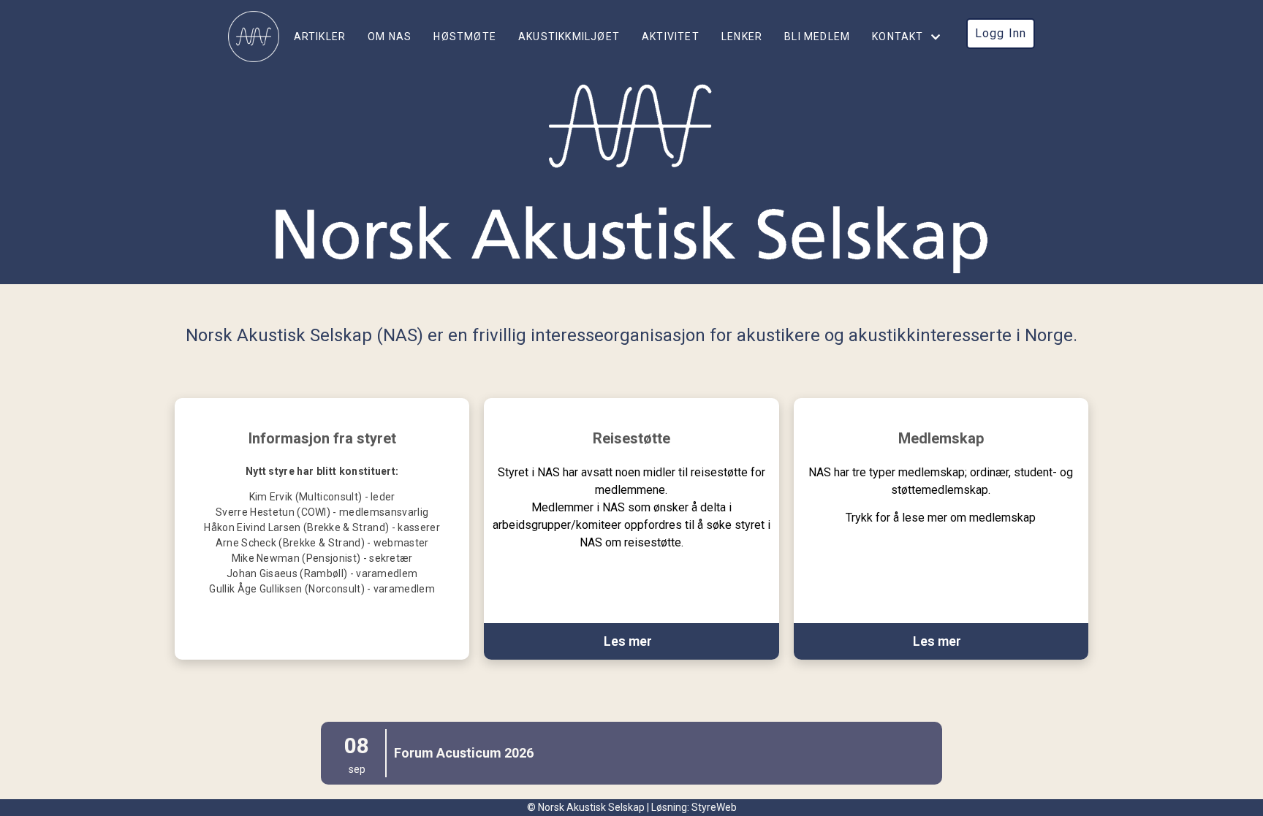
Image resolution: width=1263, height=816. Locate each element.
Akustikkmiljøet (569, 36)
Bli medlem (817, 36)
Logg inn (1001, 33)
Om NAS (389, 36)
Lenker (741, 36)
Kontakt (897, 36)
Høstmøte (464, 36)
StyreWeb (714, 807)
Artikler (320, 36)
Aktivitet (670, 36)
